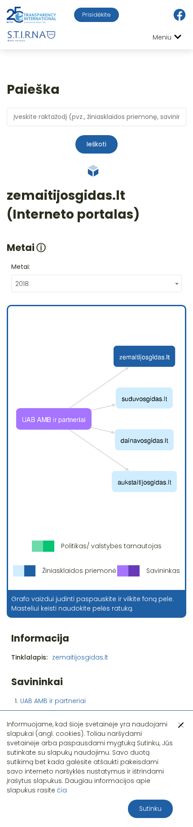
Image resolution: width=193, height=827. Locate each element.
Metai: (20, 266)
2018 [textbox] (22, 283)
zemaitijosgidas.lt (80, 657)
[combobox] (96, 283)
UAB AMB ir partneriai (53, 700)
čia (62, 790)
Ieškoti (96, 144)
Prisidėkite (96, 14)
